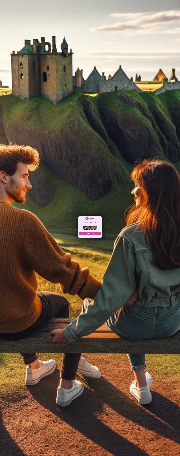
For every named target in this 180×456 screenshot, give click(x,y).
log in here (93, 235)
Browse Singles (90, 233)
